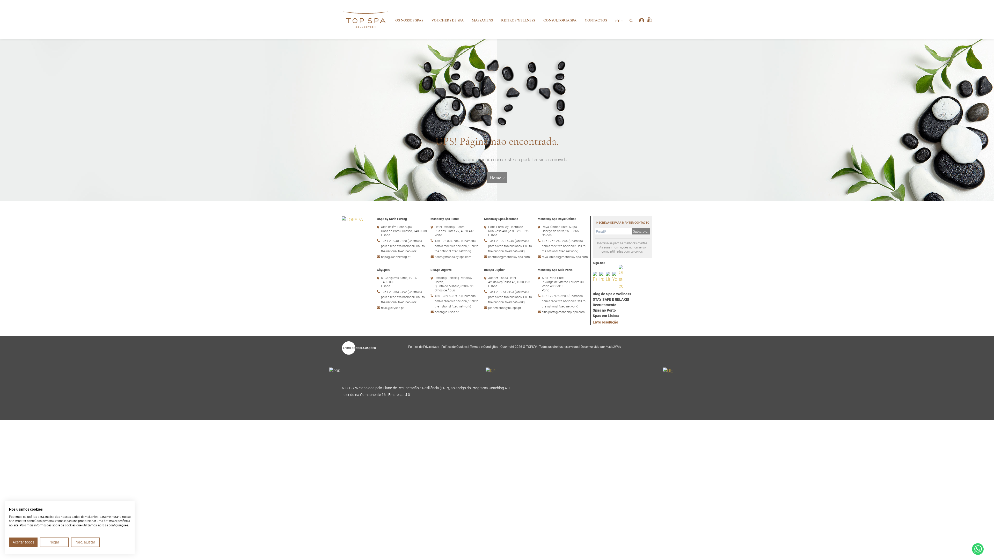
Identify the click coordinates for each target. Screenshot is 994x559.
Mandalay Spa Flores (444, 219)
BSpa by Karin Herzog (392, 219)
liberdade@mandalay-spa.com (509, 257)
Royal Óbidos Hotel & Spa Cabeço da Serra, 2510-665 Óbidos (560, 231)
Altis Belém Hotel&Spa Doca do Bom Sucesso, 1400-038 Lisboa (404, 231)
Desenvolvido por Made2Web (601, 347)
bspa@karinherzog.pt (396, 257)
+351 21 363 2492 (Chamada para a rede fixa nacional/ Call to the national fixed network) (403, 297)
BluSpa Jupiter (494, 270)
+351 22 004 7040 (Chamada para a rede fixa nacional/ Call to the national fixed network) (456, 246)
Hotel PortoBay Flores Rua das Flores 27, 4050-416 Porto (454, 231)
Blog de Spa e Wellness (612, 294)
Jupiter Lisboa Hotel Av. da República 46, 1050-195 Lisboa (509, 282)
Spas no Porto (604, 310)
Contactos (596, 20)
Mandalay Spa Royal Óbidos (557, 219)
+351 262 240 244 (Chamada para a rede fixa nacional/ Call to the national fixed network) (564, 246)
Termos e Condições (484, 347)
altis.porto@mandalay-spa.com (563, 312)
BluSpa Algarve (440, 270)
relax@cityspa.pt (392, 308)
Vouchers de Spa (448, 20)
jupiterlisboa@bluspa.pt (504, 308)
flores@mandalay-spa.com (453, 257)
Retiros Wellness (518, 20)
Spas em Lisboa (606, 316)
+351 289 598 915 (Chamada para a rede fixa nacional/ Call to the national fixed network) (456, 301)
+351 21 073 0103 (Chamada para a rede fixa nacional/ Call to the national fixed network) (510, 297)
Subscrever (641, 231)
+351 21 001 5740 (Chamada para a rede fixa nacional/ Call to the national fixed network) (510, 246)
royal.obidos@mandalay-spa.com (565, 257)
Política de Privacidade (424, 347)
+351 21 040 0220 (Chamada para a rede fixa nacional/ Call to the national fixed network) (403, 246)
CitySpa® (383, 270)
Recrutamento (604, 305)
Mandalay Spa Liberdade (501, 219)
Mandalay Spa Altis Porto (555, 270)
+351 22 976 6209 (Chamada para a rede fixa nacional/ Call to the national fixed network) (564, 301)
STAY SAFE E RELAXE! (611, 299)
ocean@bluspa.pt (447, 312)
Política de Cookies (454, 347)
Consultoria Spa (559, 20)
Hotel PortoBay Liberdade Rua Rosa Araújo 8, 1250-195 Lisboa (508, 231)
